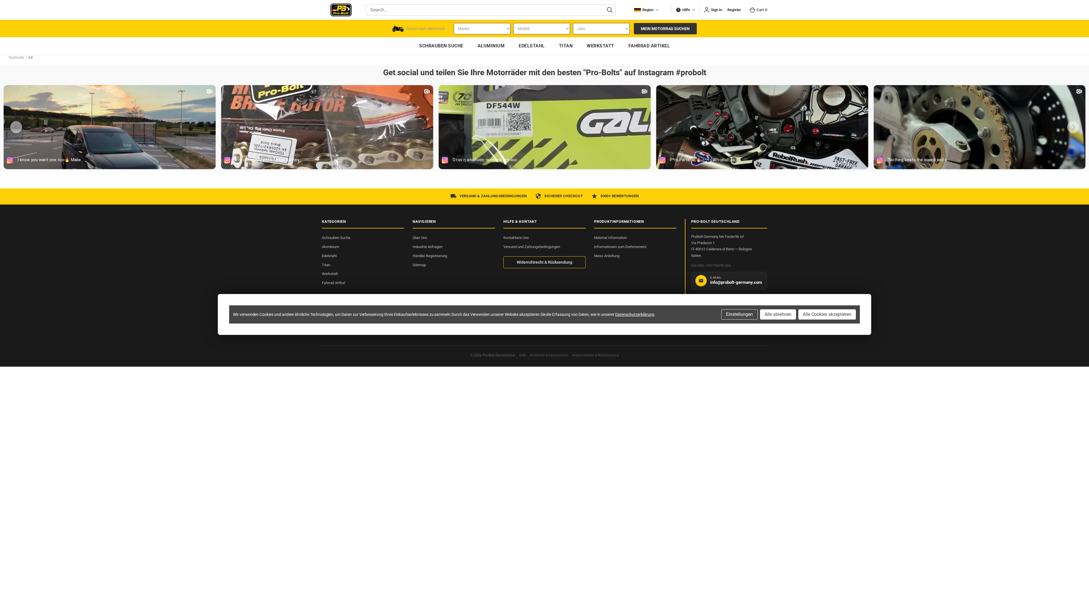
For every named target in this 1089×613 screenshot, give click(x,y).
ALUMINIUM (491, 46)
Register (734, 10)
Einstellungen (739, 314)
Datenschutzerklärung (634, 314)
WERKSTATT (600, 46)
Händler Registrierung (430, 256)
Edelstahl (329, 256)
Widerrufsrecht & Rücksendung (544, 262)
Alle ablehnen (778, 314)
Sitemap (419, 265)
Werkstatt (330, 274)
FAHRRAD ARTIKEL (649, 46)
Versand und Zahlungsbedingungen (531, 247)
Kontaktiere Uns (516, 238)
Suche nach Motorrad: (425, 28)
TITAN (566, 46)
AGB (522, 355)
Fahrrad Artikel (333, 283)
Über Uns (420, 238)
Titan (326, 265)
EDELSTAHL (532, 46)
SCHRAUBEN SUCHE (441, 46)
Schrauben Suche (336, 238)
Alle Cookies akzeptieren (827, 314)
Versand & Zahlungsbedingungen (493, 196)
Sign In (716, 10)
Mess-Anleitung (606, 256)
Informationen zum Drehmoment (620, 247)
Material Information (610, 238)
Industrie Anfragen (427, 247)
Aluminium (330, 247)
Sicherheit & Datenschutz (549, 355)
